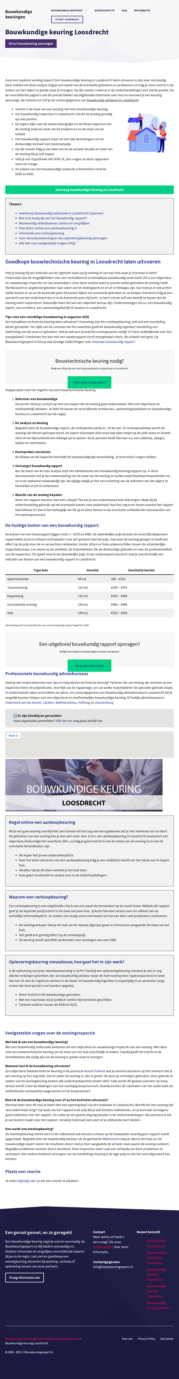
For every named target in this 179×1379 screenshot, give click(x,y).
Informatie (142, 10)
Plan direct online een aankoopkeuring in (48, 228)
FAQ (124, 10)
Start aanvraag (67, 19)
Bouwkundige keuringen (18, 14)
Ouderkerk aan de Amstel (23, 702)
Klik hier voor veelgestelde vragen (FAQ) (47, 243)
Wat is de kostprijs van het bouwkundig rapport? (53, 218)
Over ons (127, 1339)
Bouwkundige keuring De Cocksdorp (156, 1257)
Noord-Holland (94, 1071)
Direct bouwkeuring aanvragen (31, 43)
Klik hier (62, 721)
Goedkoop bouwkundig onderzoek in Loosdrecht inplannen (61, 213)
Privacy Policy (146, 1339)
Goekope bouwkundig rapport (113, 342)
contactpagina (103, 1247)
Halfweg (84, 702)
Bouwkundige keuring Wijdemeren (57, 1339)
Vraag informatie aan (24, 1277)
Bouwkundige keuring (19, 1339)
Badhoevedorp (65, 702)
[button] (89, 189)
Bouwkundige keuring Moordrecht (156, 1274)
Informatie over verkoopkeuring (41, 233)
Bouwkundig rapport (67, 10)
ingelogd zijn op (28, 1181)
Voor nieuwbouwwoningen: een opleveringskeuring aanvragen (63, 238)
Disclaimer (167, 1339)
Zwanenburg (104, 702)
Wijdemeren (111, 1139)
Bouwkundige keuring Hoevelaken (156, 1291)
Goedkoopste (104, 10)
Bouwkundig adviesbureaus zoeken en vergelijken (54, 223)
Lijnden (48, 702)
